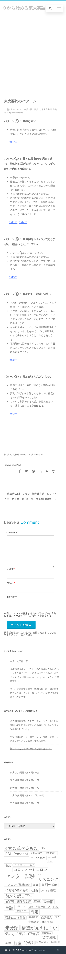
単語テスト (21, 906)
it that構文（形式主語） (44, 853)
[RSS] (46, 471)
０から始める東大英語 (24, 7)
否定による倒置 (15, 917)
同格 (55, 906)
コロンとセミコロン (30, 869)
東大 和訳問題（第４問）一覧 (24, 780)
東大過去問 (46, 109)
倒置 (34, 890)
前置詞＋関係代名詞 (18, 901)
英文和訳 (49, 937)
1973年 (13, 413)
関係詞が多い (42, 942)
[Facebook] (19, 471)
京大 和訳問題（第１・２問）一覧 (27, 795)
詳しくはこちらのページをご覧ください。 (31, 748)
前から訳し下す (19, 896)
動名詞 (37, 901)
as (43, 847)
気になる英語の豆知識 (22, 934)
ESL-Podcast (16, 853)
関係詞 (29, 943)
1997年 (13, 141)
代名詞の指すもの (16, 890)
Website (12, 597)
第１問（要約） (33, 109)
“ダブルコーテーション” (24, 865)
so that (40, 858)
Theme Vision (37, 950)
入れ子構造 (48, 890)
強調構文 (33, 917)
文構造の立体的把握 (40, 922)
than (50, 861)
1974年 (23, 222)
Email (10, 583)
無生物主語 (46, 933)
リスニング (48, 879)
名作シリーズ (22, 911)
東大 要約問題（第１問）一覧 (24, 772)
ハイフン (42, 874)
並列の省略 (49, 885)
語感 (17, 943)
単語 (9, 907)
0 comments (17, 113)
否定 (34, 911)
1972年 (13, 359)
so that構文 (53, 857)
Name (10, 569)
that (8, 865)
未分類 (11, 927)
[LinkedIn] (40, 471)
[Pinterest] (33, 471)
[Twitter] (26, 471)
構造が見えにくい (39, 927)
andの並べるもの (21, 847)
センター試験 (20, 876)
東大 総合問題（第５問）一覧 (24, 787)
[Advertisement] (33, 51)
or (32, 857)
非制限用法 (55, 942)
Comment (13, 532)
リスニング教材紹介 (17, 884)
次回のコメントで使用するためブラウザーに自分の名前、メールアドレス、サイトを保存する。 (30, 614)
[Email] (53, 471)
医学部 (48, 902)
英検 (8, 943)
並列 (35, 885)
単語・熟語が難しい (39, 906)
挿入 (57, 917)
